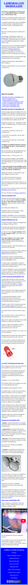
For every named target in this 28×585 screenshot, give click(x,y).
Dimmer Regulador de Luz (14, 555)
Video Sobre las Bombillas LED (11, 106)
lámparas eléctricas (14, 49)
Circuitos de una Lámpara (14, 572)
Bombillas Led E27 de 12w (8, 190)
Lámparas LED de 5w (20, 193)
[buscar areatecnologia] (14, 582)
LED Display (14, 578)
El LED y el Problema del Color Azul (12, 103)
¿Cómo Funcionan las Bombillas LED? (12, 101)
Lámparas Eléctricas (14, 558)
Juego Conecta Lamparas (14, 569)
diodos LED (4, 38)
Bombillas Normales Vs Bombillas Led (13, 97)
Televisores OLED (6, 497)
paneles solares (10, 306)
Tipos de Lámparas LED (8, 98)
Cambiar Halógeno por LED (10, 100)
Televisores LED (14, 566)
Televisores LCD (14, 575)
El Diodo (14, 552)
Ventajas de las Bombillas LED (10, 105)
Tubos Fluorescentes (14, 561)
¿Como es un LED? (14, 564)
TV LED (11, 496)
